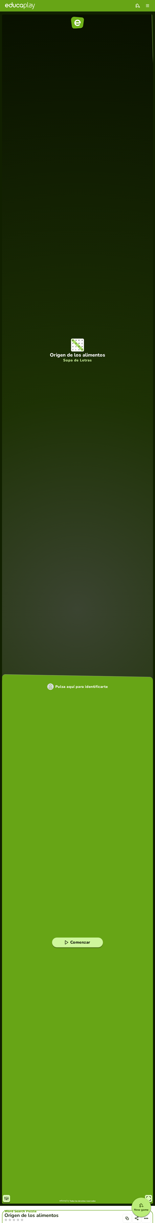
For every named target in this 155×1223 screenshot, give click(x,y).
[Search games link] (137, 5)
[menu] (147, 5)
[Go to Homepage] (20, 5)
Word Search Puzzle (20, 1211)
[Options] (146, 1218)
